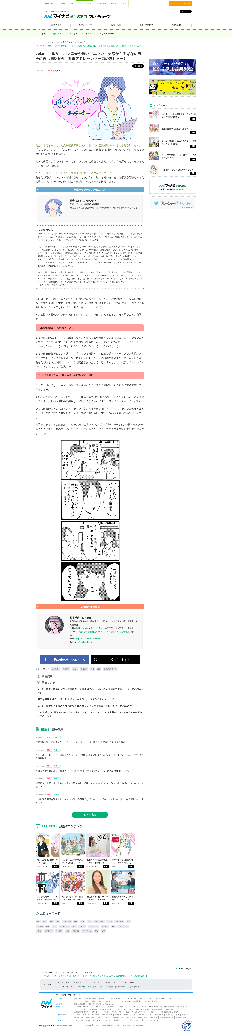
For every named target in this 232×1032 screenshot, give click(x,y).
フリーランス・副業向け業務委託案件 (129, 1001)
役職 (103, 931)
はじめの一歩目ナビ (119, 3)
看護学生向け (103, 998)
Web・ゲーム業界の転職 (91, 1015)
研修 (75, 921)
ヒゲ (89, 921)
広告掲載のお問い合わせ (116, 987)
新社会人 (84, 669)
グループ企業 (126, 1025)
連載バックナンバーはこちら (90, 189)
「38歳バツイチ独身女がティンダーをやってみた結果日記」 (103, 631)
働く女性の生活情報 (167, 1007)
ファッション (123, 926)
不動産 (38, 931)
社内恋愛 (66, 669)
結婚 (67, 931)
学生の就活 (77, 998)
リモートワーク (108, 34)
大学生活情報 (153, 1007)
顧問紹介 (185, 1015)
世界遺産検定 (93, 1009)
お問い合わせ (134, 987)
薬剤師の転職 (78, 1017)
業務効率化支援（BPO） (94, 1020)
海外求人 (142, 998)
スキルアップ (89, 34)
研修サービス (78, 1020)
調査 (128, 921)
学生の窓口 (49, 3)
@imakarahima (85, 642)
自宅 (44, 921)
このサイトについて (66, 987)
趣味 (74, 926)
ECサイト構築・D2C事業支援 (139, 1009)
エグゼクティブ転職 (145, 1015)
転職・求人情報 (132, 998)
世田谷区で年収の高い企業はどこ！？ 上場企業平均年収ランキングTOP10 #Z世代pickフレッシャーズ (86, 770)
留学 (82, 921)
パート (181, 998)
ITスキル (73, 34)
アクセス (96, 1025)
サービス (59, 931)
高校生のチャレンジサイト (116, 1007)
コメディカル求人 (103, 1017)
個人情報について (96, 987)
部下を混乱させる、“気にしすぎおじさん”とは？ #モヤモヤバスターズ (76, 699)
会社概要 (88, 1025)
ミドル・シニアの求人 (81, 1001)
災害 (113, 926)
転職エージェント (129, 1015)
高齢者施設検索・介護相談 (169, 1012)
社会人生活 (55, 669)
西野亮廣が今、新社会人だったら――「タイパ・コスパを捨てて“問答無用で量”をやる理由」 (82, 742)
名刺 (47, 926)
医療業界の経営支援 (166, 1017)
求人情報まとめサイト (81, 1007)
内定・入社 (96, 982)
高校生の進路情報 (80, 1004)
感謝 (57, 921)
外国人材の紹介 (181, 1017)
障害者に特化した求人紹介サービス (103, 1001)
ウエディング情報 (80, 1009)
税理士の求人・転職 (172, 1015)
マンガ (109, 921)
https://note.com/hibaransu (88, 639)
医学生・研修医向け (117, 998)
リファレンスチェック (151, 1020)
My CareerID (170, 1009)
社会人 (75, 669)
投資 (38, 921)
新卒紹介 (118, 1015)
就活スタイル (67, 3)
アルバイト (172, 998)
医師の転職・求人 (117, 1017)
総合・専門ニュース (98, 1007)
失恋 (92, 669)
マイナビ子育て (121, 1009)
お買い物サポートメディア (100, 1012)
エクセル (105, 926)
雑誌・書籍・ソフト (183, 1007)
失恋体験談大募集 (90, 607)
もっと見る (90, 814)
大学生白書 (67, 921)
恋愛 (99, 669)
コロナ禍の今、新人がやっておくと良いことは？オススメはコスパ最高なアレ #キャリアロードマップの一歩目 (90, 714)
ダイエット (119, 921)
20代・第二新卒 (107, 1015)
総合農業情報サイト (106, 1009)
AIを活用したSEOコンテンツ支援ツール (145, 1012)
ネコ (54, 926)
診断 (44, 34)
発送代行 (107, 1020)
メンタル (82, 926)
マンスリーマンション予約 (120, 1012)
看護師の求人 (90, 1017)
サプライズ (49, 931)
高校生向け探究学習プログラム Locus (101, 1004)
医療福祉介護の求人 (151, 1001)
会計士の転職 (159, 1015)
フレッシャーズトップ (45, 42)
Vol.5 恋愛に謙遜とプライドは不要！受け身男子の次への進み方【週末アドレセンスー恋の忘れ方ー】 (91, 691)
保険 (96, 931)
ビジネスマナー (80, 982)
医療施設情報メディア (81, 1012)
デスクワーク (87, 931)
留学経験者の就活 (90, 998)
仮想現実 (75, 931)
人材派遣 (77, 1015)
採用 (118, 1025)
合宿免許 (102, 3)
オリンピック (64, 926)
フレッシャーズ (84, 3)
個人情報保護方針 (138, 1025)
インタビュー (93, 926)
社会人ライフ (58, 34)
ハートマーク (99, 921)
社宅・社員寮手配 (135, 1020)
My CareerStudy (157, 1009)
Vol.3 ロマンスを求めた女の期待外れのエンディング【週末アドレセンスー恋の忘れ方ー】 (87, 706)
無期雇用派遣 (142, 1017)
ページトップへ (185, 968)
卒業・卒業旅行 (112, 982)
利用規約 (81, 987)
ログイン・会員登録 (181, 3)
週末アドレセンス (110, 669)
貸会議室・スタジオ (120, 1020)
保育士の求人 (131, 1017)
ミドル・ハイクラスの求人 (157, 998)
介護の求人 (153, 1017)
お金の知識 (129, 982)
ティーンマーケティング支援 (137, 1007)
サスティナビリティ (108, 1025)
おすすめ (39, 926)
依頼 (51, 921)
